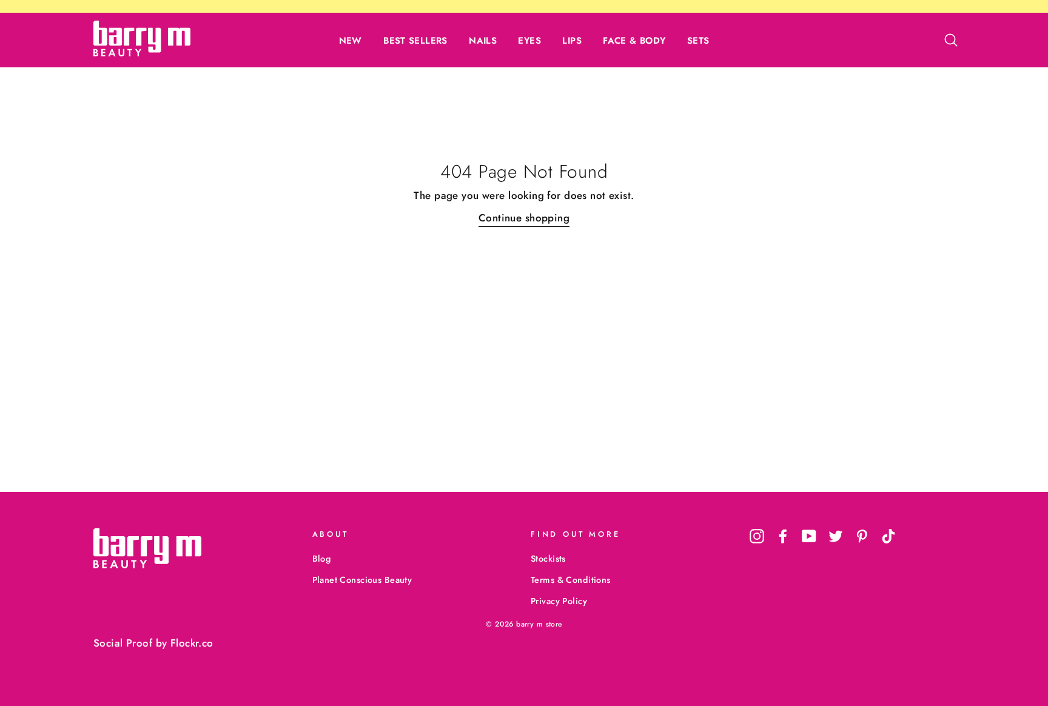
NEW (350, 40)
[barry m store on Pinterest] (862, 535)
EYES (529, 40)
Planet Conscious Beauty (362, 580)
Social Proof (122, 643)
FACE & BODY (634, 40)
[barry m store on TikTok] (888, 535)
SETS (698, 40)
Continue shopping (524, 217)
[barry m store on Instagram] (757, 535)
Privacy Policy (559, 601)
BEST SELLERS (415, 40)
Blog (321, 559)
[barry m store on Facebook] (783, 535)
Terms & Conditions (571, 580)
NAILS (483, 40)
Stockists (548, 559)
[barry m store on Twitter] (835, 535)
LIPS (572, 40)
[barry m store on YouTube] (809, 535)
